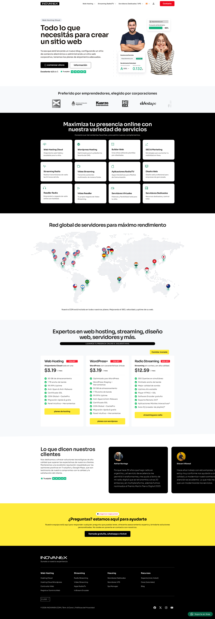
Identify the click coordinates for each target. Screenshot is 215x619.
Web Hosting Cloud (51, 20)
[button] (159, 352)
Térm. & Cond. (68, 608)
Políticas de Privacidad (85, 608)
